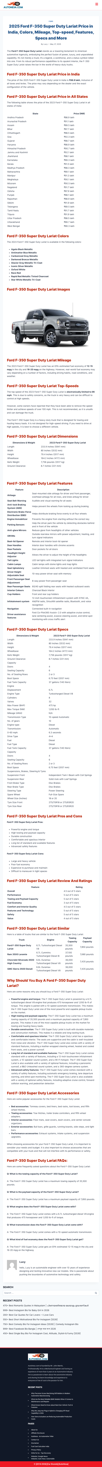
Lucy (46, 44)
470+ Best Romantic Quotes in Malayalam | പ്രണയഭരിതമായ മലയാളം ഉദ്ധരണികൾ (45, 1305)
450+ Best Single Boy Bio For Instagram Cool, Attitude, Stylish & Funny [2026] (42, 1333)
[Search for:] (51, 1293)
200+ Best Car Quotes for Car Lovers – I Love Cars (28, 1315)
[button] (96, 4)
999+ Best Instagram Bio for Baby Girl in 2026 (26, 1310)
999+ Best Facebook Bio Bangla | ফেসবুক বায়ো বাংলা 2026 (29, 1329)
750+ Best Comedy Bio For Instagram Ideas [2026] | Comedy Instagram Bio (40, 1324)
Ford (51, 21)
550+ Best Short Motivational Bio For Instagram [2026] (30, 1319)
